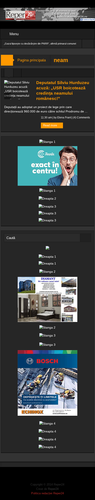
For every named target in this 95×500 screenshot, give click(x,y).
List (17, 74)
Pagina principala (31, 60)
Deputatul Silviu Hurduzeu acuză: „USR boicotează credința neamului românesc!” (62, 90)
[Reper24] (47, 14)
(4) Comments (81, 117)
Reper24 (53, 489)
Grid (8, 74)
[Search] (85, 237)
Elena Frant (64, 117)
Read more (50, 125)
